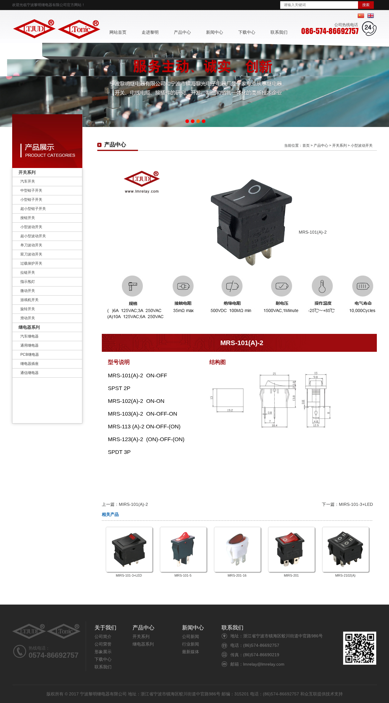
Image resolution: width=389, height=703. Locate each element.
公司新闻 (190, 636)
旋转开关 (27, 309)
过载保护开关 (31, 263)
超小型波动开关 (33, 236)
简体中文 (360, 15)
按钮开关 (27, 218)
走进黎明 (150, 32)
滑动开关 (27, 318)
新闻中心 (214, 32)
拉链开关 (27, 272)
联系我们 (278, 32)
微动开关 (27, 291)
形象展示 (103, 651)
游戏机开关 (29, 300)
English (370, 15)
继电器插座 (29, 364)
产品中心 (182, 32)
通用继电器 (29, 345)
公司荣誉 (103, 644)
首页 (306, 145)
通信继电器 (29, 373)
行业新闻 (190, 644)
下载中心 (246, 32)
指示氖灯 (27, 281)
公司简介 (103, 636)
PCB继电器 (29, 354)
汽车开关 (27, 181)
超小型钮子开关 (33, 209)
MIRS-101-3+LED (356, 504)
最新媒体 (190, 651)
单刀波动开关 (31, 245)
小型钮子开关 (31, 199)
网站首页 (117, 32)
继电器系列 (29, 327)
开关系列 (27, 172)
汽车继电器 (29, 336)
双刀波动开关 (31, 254)
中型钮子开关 (31, 190)
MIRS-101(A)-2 (133, 504)
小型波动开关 (31, 227)
